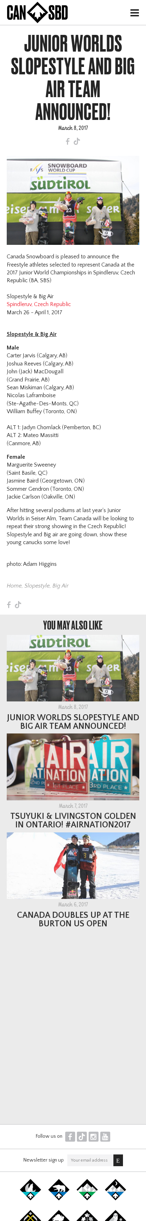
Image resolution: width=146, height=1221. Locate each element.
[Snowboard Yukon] (30, 1199)
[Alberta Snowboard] (115, 1199)
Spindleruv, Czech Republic (39, 304)
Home (14, 586)
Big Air (60, 586)
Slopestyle (37, 586)
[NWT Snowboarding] (58, 1199)
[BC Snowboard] (87, 1199)
